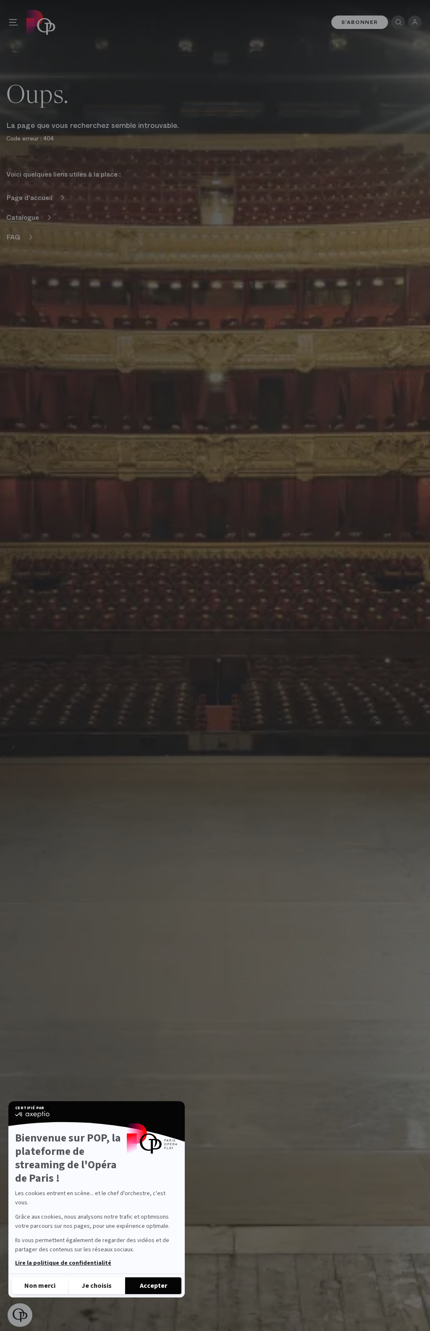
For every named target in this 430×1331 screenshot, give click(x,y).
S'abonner (359, 22)
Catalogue (22, 217)
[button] (20, 1315)
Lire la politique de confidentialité (63, 1263)
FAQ (13, 237)
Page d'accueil (29, 198)
